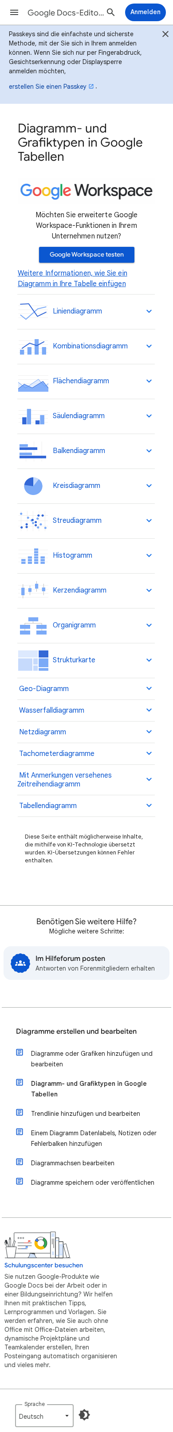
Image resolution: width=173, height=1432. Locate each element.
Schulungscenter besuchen (43, 1265)
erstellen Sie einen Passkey (47, 87)
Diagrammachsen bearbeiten (72, 1163)
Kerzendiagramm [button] (77, 590)
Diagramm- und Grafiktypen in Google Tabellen (89, 1089)
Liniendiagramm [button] (75, 311)
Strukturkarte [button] (72, 660)
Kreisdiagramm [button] (74, 485)
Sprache (34, 1404)
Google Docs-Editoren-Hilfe (67, 13)
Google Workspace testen (87, 254)
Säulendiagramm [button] (77, 416)
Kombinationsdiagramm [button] (88, 346)
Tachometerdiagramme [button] (55, 753)
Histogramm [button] (70, 555)
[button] (14, 12)
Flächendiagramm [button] (79, 381)
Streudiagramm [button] (75, 520)
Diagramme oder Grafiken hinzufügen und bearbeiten (92, 1059)
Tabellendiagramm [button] (47, 805)
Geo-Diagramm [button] (43, 688)
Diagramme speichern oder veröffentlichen (92, 1182)
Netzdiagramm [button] (41, 732)
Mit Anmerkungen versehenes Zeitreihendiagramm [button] (64, 780)
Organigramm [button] (72, 625)
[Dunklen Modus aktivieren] (84, 1414)
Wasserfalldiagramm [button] (50, 710)
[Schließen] (165, 35)
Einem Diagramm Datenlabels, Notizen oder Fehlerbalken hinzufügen (94, 1138)
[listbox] (44, 1415)
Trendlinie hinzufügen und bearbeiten (85, 1114)
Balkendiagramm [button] (77, 450)
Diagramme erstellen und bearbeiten (76, 1031)
